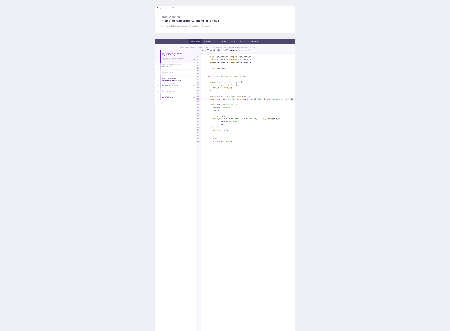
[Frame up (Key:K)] (156, 47)
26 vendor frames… (168, 72)
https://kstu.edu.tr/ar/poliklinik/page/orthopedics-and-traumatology (186, 26)
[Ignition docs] (158, 8)
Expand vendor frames (187, 47)
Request (207, 41)
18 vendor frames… (168, 91)
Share (253, 41)
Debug (243, 41)
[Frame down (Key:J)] (158, 47)
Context (233, 41)
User (224, 41)
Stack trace (195, 41)
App (216, 41)
